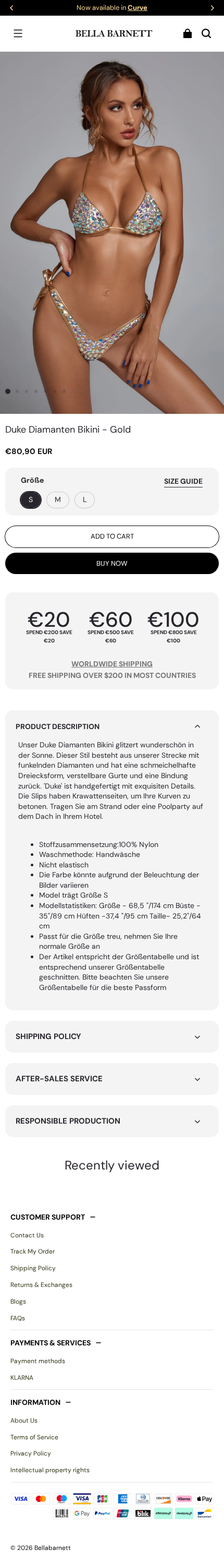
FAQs (17, 1318)
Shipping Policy (33, 1268)
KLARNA (21, 1378)
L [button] (84, 499)
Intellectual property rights (50, 1470)
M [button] (58, 499)
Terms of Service (34, 1437)
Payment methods (37, 1361)
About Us (24, 1420)
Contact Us (27, 1235)
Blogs (18, 1301)
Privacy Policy (30, 1453)
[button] (17, 33)
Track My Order (32, 1251)
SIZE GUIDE (183, 481)
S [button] (31, 499)
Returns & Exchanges (41, 1285)
